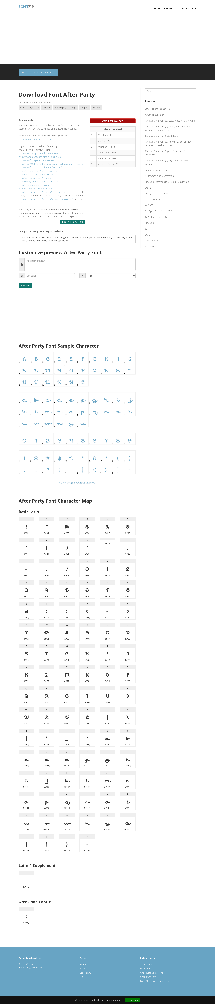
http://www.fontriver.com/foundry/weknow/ (40, 167)
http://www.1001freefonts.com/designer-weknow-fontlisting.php (51, 163)
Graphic (84, 107)
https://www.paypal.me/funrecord (35, 139)
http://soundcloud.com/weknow (35, 177)
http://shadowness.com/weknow (35, 188)
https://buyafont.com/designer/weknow (38, 170)
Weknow (96, 107)
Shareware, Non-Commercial (159, 175)
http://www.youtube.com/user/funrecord (39, 181)
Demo (148, 187)
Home (157, 8)
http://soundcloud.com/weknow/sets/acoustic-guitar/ (46, 199)
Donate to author (73, 222)
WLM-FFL (149, 205)
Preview (26, 285)
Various (46, 107)
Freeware (149, 222)
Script (23, 107)
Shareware (150, 246)
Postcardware (152, 240)
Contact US (182, 8)
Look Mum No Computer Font (155, 980)
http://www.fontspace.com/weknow (36, 160)
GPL (147, 228)
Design (73, 107)
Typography (60, 107)
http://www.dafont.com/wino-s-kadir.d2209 (40, 156)
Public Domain (152, 199)
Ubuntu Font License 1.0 (157, 108)
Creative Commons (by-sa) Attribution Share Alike (170, 120)
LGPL (147, 234)
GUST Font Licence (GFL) (157, 217)
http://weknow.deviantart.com (34, 184)
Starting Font (146, 964)
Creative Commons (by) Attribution (162, 135)
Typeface (34, 107)
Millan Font (145, 968)
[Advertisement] (107, 41)
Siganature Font (148, 976)
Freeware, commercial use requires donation (168, 181)
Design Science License (156, 193)
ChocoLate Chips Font (151, 972)
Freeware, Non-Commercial (159, 170)
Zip (26, 6)
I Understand (132, 999)
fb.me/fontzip (27, 964)
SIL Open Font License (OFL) (159, 211)
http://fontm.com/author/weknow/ (36, 174)
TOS (194, 8)
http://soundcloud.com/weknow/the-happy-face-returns (47, 192)
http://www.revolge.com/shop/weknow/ (38, 153)
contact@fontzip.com (32, 967)
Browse (168, 8)
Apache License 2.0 (154, 114)
